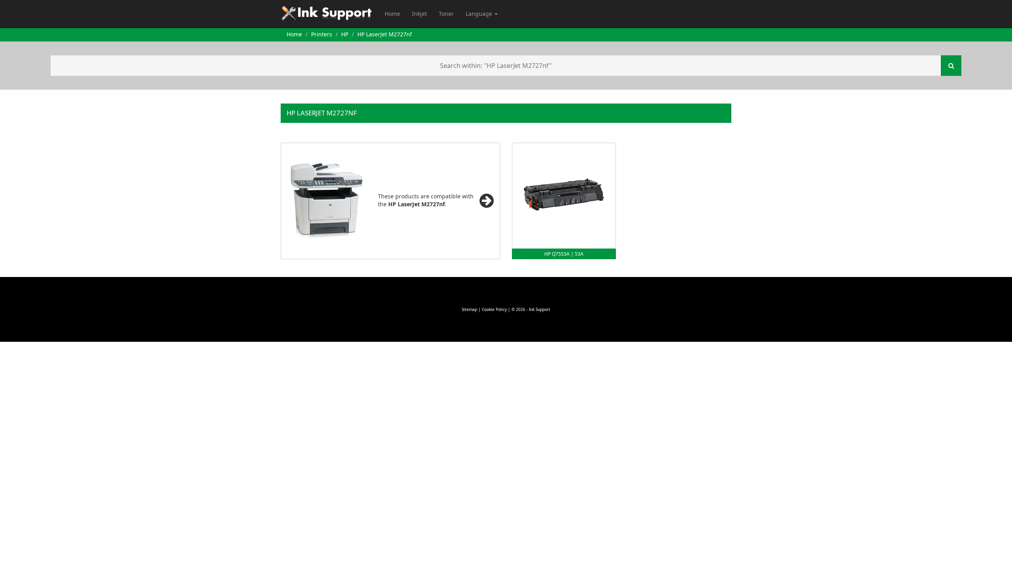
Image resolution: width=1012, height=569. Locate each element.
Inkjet (419, 13)
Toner (446, 13)
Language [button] (480, 13)
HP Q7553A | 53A (563, 254)
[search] (951, 65)
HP (344, 34)
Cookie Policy (494, 309)
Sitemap (469, 309)
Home (392, 13)
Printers (321, 34)
